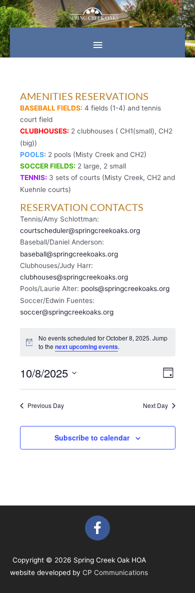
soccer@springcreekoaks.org (67, 312)
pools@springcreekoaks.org (125, 288)
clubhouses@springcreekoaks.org (74, 277)
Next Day (155, 406)
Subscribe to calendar (92, 437)
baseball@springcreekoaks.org (69, 254)
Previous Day (46, 406)
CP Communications (115, 572)
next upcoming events (86, 346)
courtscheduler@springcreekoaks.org (80, 230)
